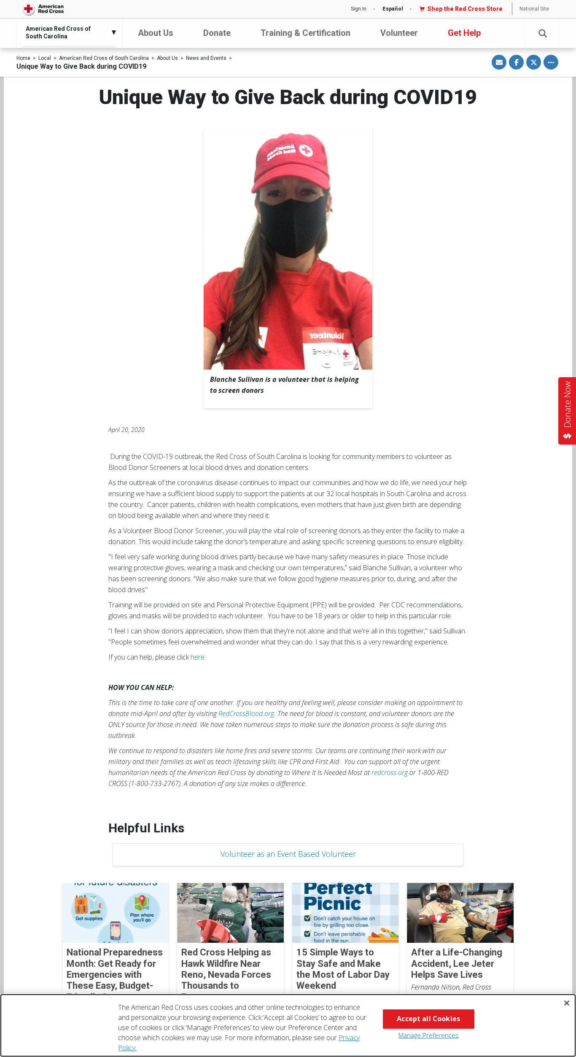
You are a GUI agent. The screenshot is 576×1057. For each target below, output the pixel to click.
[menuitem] (67, 32)
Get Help (464, 33)
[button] (543, 33)
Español (392, 9)
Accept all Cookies (428, 1018)
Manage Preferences (428, 1035)
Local (44, 58)
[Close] (566, 1003)
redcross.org (389, 772)
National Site (534, 9)
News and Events (206, 58)
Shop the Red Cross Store (465, 9)
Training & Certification (305, 33)
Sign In (358, 9)
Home (23, 58)
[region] (288, 1025)
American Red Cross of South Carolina (104, 58)
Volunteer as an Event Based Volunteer (288, 854)
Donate (217, 33)
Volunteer (399, 33)
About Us (155, 33)
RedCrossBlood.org (246, 713)
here (198, 657)
